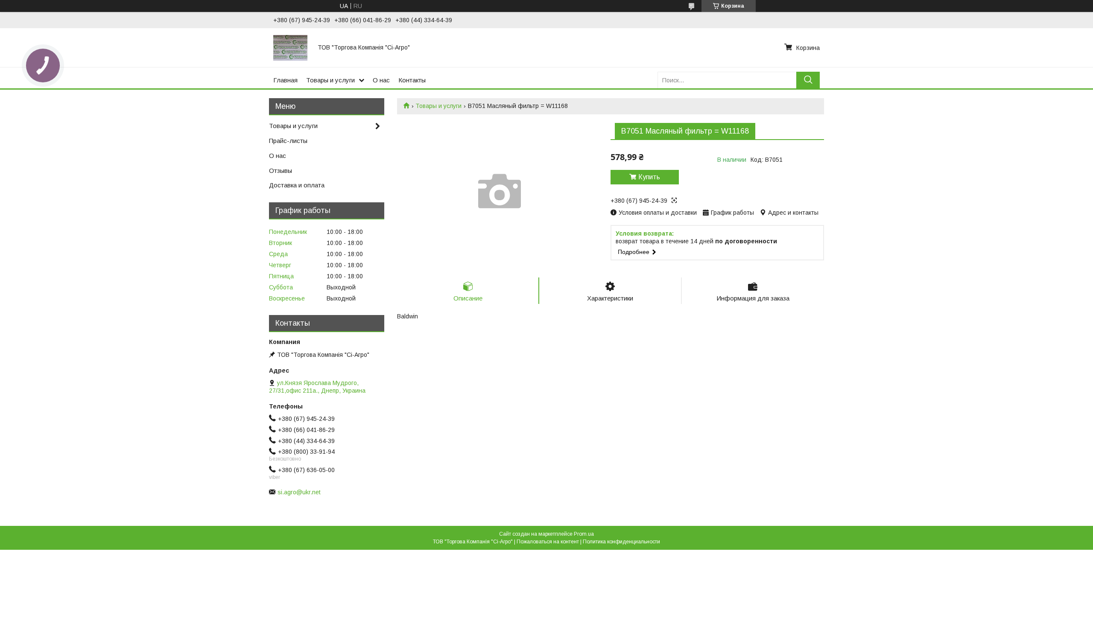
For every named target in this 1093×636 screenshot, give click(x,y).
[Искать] (808, 80)
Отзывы (280, 170)
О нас (381, 80)
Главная (285, 80)
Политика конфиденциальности (621, 542)
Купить (649, 177)
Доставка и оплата (296, 185)
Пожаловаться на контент (548, 542)
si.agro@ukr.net (299, 492)
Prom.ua (584, 534)
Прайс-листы (288, 140)
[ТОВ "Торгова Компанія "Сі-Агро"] (290, 47)
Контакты (412, 80)
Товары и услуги (330, 80)
